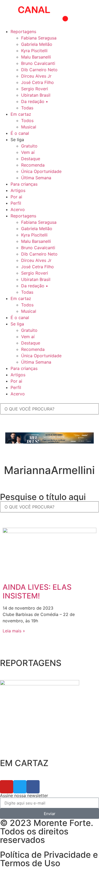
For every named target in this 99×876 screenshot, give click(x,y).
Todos (27, 120)
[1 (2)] (39, 683)
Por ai (16, 196)
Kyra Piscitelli (34, 50)
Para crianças (24, 184)
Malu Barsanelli (36, 57)
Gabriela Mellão (36, 44)
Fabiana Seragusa (38, 38)
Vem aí (28, 152)
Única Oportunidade (41, 171)
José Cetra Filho (37, 82)
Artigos (18, 190)
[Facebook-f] (33, 786)
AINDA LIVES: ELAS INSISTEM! (37, 592)
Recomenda (33, 165)
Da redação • (34, 101)
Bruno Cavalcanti (38, 63)
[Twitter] (19, 786)
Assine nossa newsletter (24, 795)
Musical (28, 126)
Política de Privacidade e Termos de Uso (49, 859)
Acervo (18, 209)
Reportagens (23, 31)
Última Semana (36, 177)
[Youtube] (6, 786)
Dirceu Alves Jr (36, 76)
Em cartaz (21, 114)
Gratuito (29, 146)
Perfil (16, 203)
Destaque (30, 158)
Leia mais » (14, 630)
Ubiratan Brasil (35, 95)
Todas (27, 107)
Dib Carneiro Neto (39, 69)
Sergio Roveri (34, 88)
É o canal (20, 133)
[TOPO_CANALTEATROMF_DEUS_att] (49, 442)
